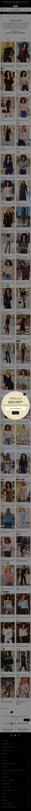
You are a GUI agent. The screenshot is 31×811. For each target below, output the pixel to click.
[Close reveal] (24, 394)
